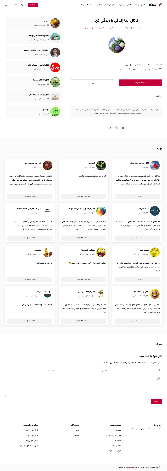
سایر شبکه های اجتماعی (29, 445)
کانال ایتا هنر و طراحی (41, 54)
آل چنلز (158, 425)
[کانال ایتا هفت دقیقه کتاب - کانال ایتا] (55, 97)
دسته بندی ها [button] (85, 4)
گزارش (92, 83)
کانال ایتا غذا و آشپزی (41, 25)
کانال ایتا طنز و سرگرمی (141, 254)
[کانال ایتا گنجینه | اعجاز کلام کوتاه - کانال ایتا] (101, 210)
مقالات (118, 440)
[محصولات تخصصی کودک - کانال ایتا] (55, 38)
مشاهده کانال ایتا (140, 83)
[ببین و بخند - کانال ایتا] (155, 252)
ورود (22, 4)
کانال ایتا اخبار (44, 114)
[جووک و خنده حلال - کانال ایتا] (101, 252)
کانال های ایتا (140, 4)
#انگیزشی (158, 96)
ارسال (156, 401)
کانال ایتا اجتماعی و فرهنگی (39, 40)
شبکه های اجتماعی (113, 435)
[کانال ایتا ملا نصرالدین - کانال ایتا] (101, 294)
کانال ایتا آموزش (89, 213)
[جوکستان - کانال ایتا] (47, 252)
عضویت (14, 4)
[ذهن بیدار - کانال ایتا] (101, 165)
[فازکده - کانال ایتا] (47, 294)
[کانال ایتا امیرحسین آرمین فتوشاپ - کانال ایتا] (55, 52)
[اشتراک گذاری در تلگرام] (123, 128)
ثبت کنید (33, 5)
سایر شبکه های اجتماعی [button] (106, 4)
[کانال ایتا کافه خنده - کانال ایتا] (155, 294)
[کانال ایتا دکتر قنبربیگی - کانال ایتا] (55, 82)
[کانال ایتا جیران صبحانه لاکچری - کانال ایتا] (55, 67)
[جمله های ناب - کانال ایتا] (155, 210)
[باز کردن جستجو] (6, 5)
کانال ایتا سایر (144, 167)
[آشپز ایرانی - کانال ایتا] (55, 23)
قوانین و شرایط (115, 451)
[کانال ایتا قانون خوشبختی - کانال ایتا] (155, 165)
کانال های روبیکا (125, 4)
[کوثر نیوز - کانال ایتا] (55, 111)
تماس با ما (116, 445)
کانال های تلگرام (32, 430)
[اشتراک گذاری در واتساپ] (116, 128)
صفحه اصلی (116, 430)
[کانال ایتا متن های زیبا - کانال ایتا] (47, 165)
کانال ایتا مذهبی (43, 84)
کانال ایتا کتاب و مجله (41, 99)
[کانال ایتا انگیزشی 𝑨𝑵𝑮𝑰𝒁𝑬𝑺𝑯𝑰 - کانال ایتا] (47, 210)
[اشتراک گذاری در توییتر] (110, 128)
